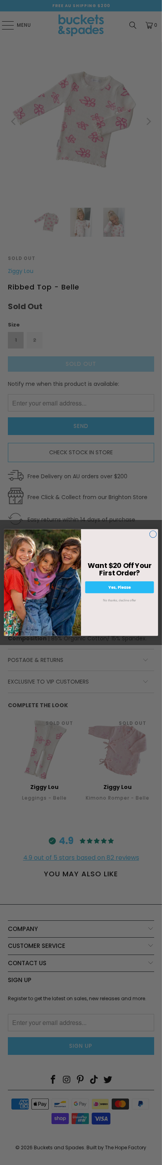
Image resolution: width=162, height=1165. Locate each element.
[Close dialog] (152, 534)
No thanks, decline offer (119, 600)
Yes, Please (120, 587)
